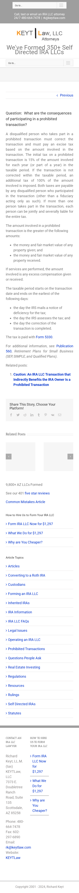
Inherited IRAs (19, 603)
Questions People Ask (24, 658)
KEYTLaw (13, 858)
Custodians (16, 585)
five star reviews (37, 493)
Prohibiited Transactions (26, 649)
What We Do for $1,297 (25, 533)
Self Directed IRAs (21, 704)
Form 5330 (44, 337)
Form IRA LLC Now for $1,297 (30, 524)
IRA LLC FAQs (18, 621)
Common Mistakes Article (25, 502)
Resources (16, 686)
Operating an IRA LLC (24, 640)
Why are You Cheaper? (25, 542)
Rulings (13, 695)
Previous (66, 95)
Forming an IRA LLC (23, 594)
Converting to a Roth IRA (26, 575)
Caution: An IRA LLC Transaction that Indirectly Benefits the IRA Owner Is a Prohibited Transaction (42, 379)
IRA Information (20, 612)
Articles (14, 566)
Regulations (17, 676)
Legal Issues (17, 630)
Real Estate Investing (24, 667)
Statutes (14, 713)
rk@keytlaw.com (54, 18)
